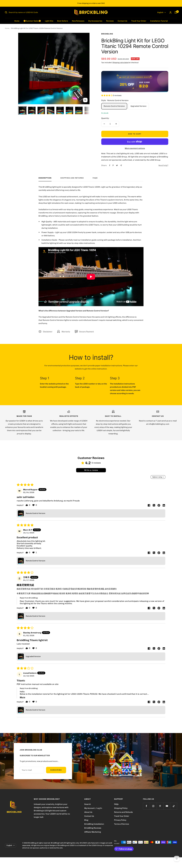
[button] (107, 95)
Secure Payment (86, 331)
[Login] (170, 12)
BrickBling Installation (94, 824)
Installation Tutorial (159, 21)
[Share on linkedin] (163, 505)
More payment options (135, 148)
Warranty (66, 331)
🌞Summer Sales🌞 (32, 21)
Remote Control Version (114, 106)
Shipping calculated (120, 63)
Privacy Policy (120, 820)
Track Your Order (138, 21)
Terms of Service (121, 824)
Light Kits (49, 21)
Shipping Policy (121, 808)
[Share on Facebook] (109, 165)
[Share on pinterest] (158, 505)
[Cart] (176, 12)
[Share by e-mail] (121, 165)
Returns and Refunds (123, 812)
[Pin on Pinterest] (113, 165)
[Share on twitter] (153, 505)
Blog (86, 820)
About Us (88, 812)
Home (16, 21)
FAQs (95, 178)
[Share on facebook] (148, 505)
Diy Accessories (95, 21)
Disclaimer (47, 331)
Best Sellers (62, 21)
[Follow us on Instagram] (153, 806)
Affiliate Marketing (92, 832)
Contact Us (122, 21)
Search (87, 804)
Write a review (91, 470)
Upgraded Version (138, 106)
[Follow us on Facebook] (146, 806)
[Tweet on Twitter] (117, 165)
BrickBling (107, 34)
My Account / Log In (93, 808)
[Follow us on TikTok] (173, 806)
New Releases (78, 21)
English (160, 12)
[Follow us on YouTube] (166, 806)
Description (45, 178)
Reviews (110, 21)
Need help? (163, 165)
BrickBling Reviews (92, 828)
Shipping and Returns (72, 178)
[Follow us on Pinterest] (160, 806)
